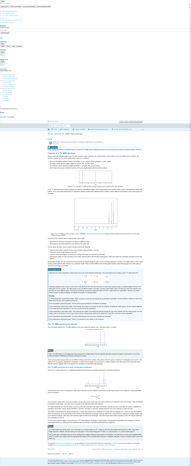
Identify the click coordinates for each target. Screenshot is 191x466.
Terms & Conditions (87, 463)
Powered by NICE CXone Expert (71, 460)
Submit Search (5, 33)
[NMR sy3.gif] (95, 284)
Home (55, 129)
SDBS (134, 354)
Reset (2, 43)
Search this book (4, 27)
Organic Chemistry (80, 129)
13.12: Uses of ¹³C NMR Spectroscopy (64, 443)
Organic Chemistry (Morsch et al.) (99, 129)
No (72, 454)
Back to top (50, 449)
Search (50, 126)
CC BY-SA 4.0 (115, 443)
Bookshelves (66, 129)
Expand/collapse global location (142, 129)
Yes (66, 454)
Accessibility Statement (99, 463)
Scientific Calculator (8, 86)
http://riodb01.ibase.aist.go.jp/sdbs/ (95, 233)
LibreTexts (55, 143)
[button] (6, 98)
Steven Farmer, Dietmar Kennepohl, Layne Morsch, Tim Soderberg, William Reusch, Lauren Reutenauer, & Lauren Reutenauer (84, 445)
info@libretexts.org (129, 463)
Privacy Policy (77, 463)
